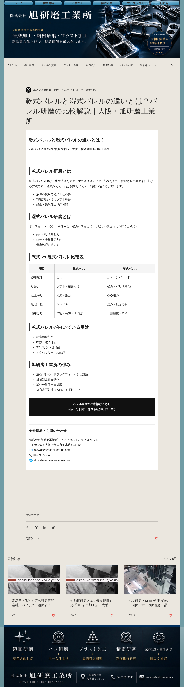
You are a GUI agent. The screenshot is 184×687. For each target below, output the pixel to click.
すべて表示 (170, 558)
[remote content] (92, 300)
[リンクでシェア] (53, 527)
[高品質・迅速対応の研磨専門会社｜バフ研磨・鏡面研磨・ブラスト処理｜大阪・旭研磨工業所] (34, 579)
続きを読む (146, 65)
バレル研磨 (126, 65)
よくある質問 (48, 65)
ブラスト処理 (71, 65)
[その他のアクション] (156, 90)
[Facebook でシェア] (27, 527)
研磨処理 (108, 65)
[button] (172, 65)
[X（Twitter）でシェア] (36, 527)
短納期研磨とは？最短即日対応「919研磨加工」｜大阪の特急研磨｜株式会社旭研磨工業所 (91, 603)
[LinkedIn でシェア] (45, 527)
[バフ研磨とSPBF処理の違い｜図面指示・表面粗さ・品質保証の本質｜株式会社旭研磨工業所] (150, 579)
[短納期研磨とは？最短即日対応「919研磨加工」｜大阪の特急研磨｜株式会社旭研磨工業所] (92, 579)
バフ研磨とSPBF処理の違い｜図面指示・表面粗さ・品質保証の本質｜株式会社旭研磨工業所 (150, 603)
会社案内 (29, 65)
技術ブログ (32, 515)
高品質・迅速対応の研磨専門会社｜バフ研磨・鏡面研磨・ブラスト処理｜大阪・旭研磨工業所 (33, 603)
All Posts (12, 65)
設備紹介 (91, 65)
